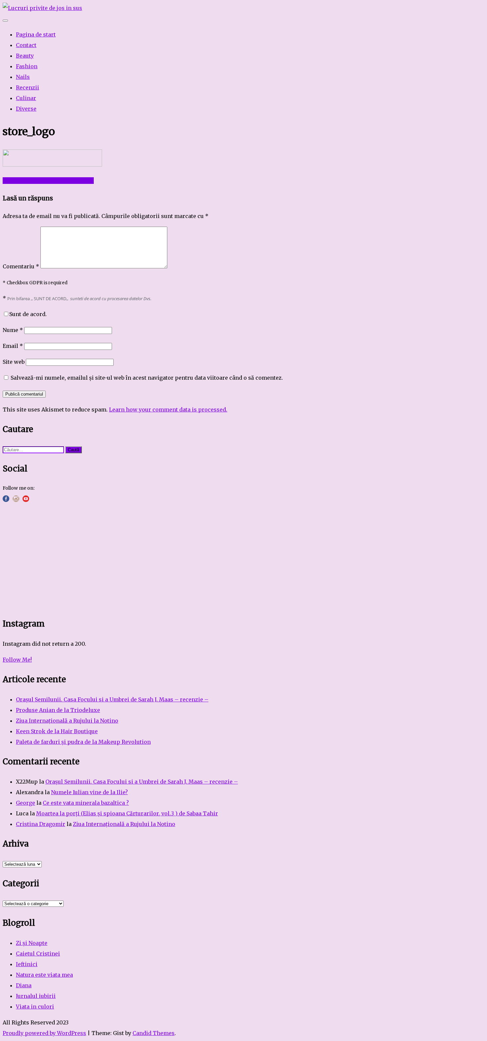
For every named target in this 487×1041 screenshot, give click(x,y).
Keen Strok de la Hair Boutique (57, 731)
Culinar (26, 98)
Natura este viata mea (44, 974)
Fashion (26, 66)
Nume (13, 330)
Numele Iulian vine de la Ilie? (89, 792)
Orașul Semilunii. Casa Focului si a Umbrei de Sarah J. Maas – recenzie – (112, 699)
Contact (26, 45)
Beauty (25, 55)
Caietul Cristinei (38, 953)
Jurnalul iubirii (36, 996)
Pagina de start (36, 34)
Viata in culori (35, 1006)
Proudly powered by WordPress (44, 1033)
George (25, 802)
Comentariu (21, 266)
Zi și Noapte (31, 943)
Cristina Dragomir (40, 824)
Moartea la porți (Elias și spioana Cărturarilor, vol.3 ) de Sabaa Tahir (127, 813)
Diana (23, 985)
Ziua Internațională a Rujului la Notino (67, 720)
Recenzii (27, 87)
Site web (14, 361)
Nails (23, 77)
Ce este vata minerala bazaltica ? (86, 802)
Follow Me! (17, 659)
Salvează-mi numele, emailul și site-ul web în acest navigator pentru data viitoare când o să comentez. (147, 377)
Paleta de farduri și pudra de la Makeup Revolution (83, 742)
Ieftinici (26, 964)
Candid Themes (154, 1033)
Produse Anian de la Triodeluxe (58, 710)
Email (13, 346)
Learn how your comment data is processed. (168, 409)
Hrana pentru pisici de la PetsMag (48, 180)
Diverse (26, 108)
